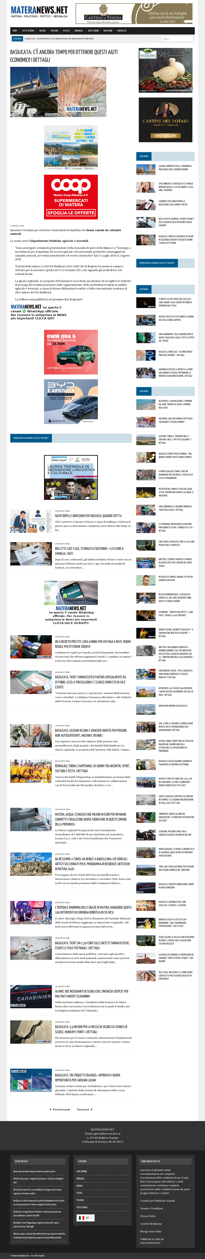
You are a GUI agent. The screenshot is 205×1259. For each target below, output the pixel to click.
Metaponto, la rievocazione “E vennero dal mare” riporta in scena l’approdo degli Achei (175, 404)
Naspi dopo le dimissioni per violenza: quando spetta (88, 515)
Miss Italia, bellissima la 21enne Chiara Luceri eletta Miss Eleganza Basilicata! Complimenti (176, 975)
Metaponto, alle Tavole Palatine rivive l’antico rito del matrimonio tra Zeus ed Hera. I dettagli (176, 691)
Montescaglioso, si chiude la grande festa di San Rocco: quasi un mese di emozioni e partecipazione (176, 852)
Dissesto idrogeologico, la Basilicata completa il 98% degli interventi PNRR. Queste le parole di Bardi (175, 597)
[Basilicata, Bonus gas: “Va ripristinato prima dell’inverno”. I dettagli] (146, 358)
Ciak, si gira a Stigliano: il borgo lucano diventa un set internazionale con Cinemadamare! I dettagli (176, 726)
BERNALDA (79, 31)
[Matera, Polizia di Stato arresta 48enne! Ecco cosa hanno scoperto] (146, 323)
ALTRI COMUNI (93, 31)
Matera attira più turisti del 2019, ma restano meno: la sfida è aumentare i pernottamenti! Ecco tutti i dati (175, 782)
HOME (15, 31)
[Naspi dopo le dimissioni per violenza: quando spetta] (31, 530)
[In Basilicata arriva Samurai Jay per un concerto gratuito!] (146, 583)
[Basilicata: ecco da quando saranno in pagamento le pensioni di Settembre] (146, 768)
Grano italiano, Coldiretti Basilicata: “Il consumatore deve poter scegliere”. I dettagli (176, 633)
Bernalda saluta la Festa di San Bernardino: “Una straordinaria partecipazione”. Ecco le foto (172, 923)
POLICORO (54, 31)
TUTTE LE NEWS (28, 31)
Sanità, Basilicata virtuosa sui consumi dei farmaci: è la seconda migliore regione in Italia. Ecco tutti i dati (176, 799)
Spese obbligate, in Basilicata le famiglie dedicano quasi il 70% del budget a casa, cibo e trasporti (176, 187)
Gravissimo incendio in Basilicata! (173, 705)
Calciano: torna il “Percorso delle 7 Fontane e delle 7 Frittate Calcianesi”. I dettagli (175, 439)
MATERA (42, 31)
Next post (83, 1109)
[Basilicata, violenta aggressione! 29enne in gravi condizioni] (146, 891)
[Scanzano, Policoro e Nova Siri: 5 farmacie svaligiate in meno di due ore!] (146, 838)
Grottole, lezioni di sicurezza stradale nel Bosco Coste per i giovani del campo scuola (175, 562)
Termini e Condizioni (151, 1208)
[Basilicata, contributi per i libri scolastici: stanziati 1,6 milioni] (146, 908)
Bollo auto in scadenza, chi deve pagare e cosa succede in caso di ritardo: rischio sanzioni (176, 222)
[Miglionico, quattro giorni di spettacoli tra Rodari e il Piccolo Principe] (146, 425)
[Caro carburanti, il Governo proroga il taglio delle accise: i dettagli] (146, 513)
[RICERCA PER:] (177, 39)
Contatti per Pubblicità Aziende (157, 1200)
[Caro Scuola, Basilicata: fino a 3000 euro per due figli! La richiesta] (146, 548)
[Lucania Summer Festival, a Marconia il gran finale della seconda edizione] (146, 173)
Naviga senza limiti (150, 1231)
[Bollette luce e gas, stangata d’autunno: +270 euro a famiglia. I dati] (31, 563)
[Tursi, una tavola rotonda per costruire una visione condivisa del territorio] (146, 873)
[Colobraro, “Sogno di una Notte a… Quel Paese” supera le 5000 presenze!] (146, 618)
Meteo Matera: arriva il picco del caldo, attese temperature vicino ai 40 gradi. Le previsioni (176, 492)
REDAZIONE (108, 31)
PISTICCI (66, 31)
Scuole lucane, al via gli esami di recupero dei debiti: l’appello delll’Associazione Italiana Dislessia (176, 940)
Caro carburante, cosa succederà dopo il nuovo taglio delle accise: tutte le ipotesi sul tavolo (176, 337)
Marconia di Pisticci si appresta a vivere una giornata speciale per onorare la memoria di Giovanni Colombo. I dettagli (176, 372)
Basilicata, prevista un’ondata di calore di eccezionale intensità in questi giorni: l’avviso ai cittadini (176, 239)
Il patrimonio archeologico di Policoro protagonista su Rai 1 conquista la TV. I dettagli (176, 527)
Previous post (61, 1109)
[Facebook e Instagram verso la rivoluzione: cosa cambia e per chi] (146, 208)
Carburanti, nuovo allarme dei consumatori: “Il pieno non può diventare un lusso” (176, 817)
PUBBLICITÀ (121, 31)
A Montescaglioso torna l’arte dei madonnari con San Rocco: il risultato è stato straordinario (176, 474)
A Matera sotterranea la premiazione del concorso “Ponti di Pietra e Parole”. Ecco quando (176, 958)
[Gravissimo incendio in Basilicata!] (146, 712)
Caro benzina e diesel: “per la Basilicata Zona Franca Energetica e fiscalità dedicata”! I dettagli (176, 674)
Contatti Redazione (151, 1223)
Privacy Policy (148, 1216)
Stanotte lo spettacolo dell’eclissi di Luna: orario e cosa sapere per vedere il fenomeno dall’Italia (175, 302)
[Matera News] (39, 11)
